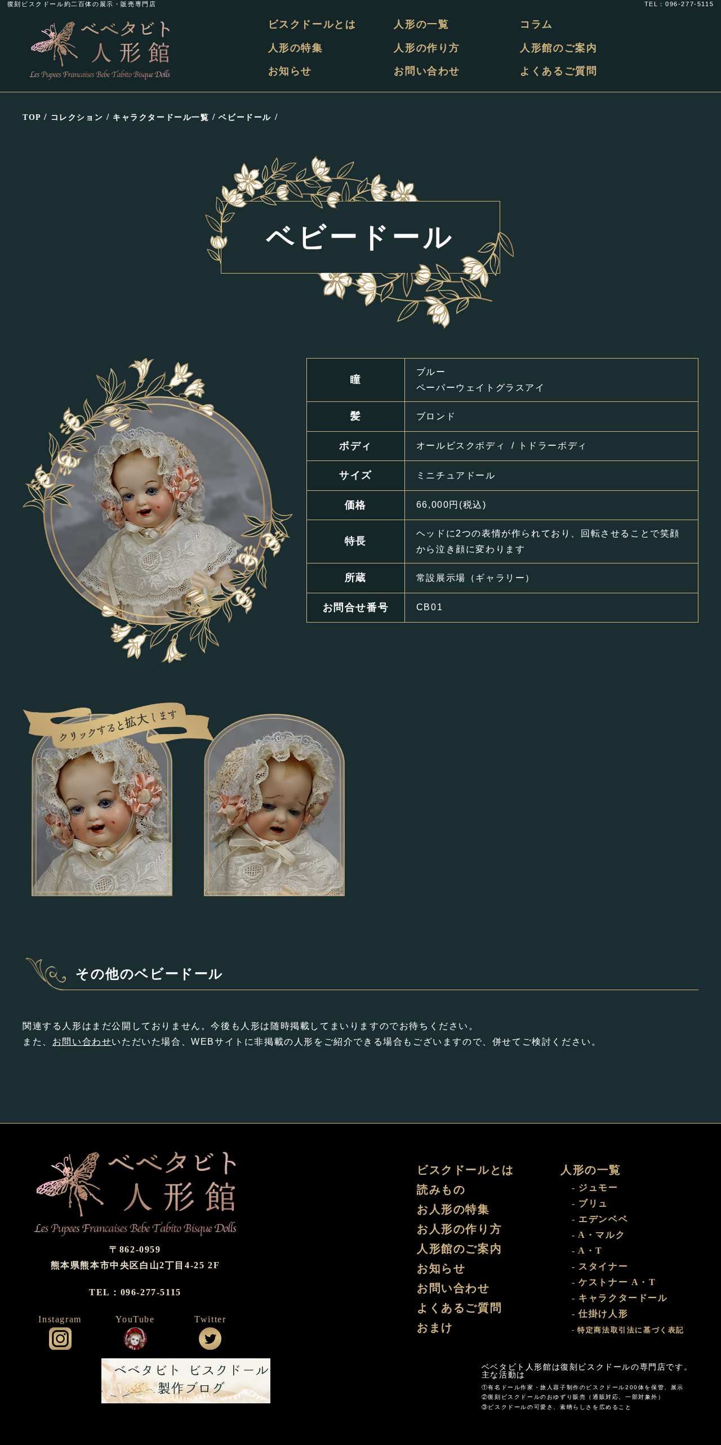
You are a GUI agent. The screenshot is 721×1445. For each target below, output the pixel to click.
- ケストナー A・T (614, 1282)
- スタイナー (600, 1266)
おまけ (435, 1327)
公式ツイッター (210, 1338)
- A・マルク (598, 1235)
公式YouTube (135, 1338)
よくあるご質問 (558, 71)
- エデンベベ (600, 1219)
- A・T (587, 1250)
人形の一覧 (421, 24)
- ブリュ (590, 1203)
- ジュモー (595, 1187)
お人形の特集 (453, 1209)
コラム (536, 24)
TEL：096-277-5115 (679, 4)
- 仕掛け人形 (600, 1313)
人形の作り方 (427, 47)
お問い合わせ (427, 71)
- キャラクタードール (620, 1298)
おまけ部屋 (419, 1380)
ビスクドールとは (312, 24)
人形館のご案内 (558, 47)
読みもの (441, 1189)
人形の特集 (295, 47)
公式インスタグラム (60, 1338)
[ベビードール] (102, 805)
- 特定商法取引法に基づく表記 (628, 1330)
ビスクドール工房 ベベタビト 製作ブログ (185, 1380)
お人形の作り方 (459, 1229)
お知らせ (290, 71)
